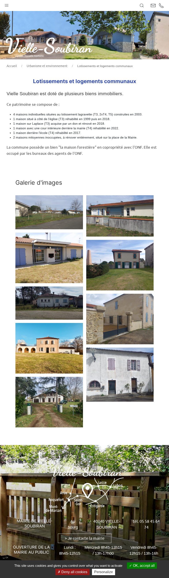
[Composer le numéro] (161, 5)
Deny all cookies (74, 572)
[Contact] (153, 5)
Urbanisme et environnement (47, 66)
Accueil (12, 66)
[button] (6, 4)
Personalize (103, 572)
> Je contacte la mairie (85, 538)
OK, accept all (143, 565)
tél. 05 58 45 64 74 (146, 524)
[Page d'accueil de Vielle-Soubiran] (51, 45)
